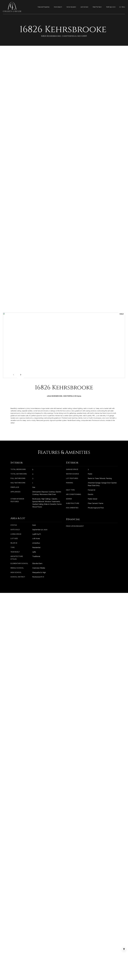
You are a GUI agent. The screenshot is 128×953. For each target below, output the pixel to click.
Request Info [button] (18, 431)
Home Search (58, 7)
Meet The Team (97, 7)
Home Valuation (71, 7)
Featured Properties (43, 7)
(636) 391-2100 (111, 7)
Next (20, 374)
